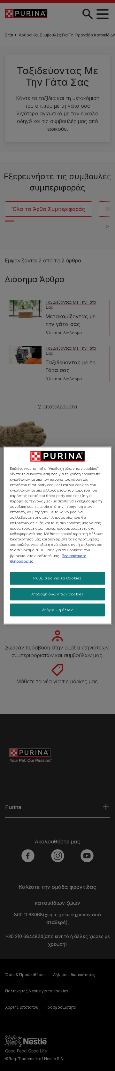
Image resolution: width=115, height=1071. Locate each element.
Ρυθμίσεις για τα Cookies (57, 578)
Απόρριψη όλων (57, 610)
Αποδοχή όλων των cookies (57, 594)
